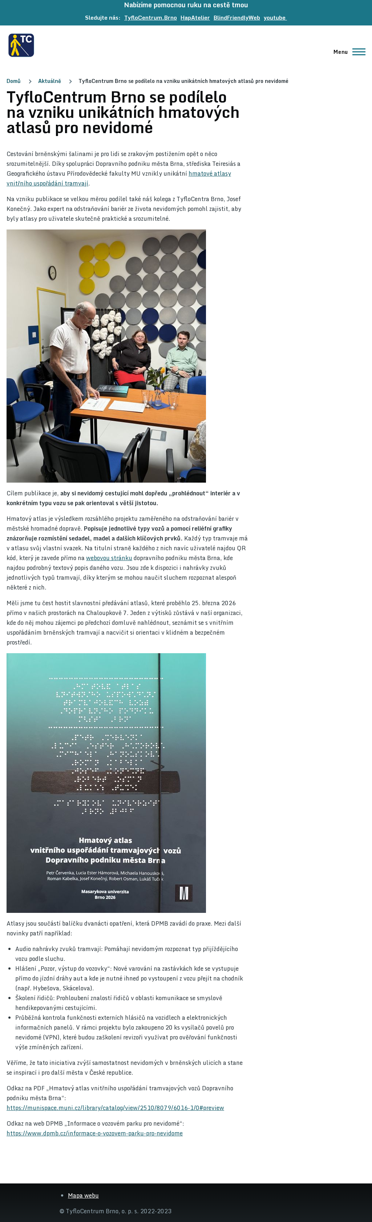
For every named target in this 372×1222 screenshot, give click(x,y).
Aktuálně (49, 81)
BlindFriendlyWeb (237, 17)
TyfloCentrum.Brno (150, 17)
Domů (14, 81)
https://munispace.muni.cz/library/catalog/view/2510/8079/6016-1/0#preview (115, 1108)
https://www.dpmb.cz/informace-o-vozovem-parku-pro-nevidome (95, 1133)
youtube (275, 17)
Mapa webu (83, 1195)
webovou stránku (109, 558)
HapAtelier (195, 17)
